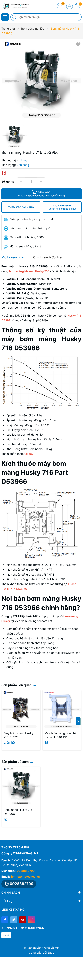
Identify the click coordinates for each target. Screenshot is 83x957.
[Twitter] (13, 919)
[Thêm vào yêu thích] (78, 44)
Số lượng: (7, 181)
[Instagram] (31, 919)
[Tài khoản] (69, 6)
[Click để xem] (41, 81)
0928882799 (26, 870)
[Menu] (5, 17)
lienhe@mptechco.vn (25, 876)
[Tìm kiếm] (14, 17)
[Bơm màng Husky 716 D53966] (21, 786)
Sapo (50, 952)
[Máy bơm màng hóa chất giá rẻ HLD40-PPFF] (62, 709)
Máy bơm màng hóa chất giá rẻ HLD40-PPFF (61, 735)
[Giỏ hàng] (78, 6)
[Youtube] (22, 919)
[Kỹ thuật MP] (15, 6)
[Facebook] (4, 919)
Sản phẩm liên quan (16, 685)
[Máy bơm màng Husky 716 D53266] (21, 709)
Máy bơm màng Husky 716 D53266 (18, 735)
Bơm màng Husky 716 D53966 (18, 811)
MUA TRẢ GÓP (62, 207)
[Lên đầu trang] (78, 947)
